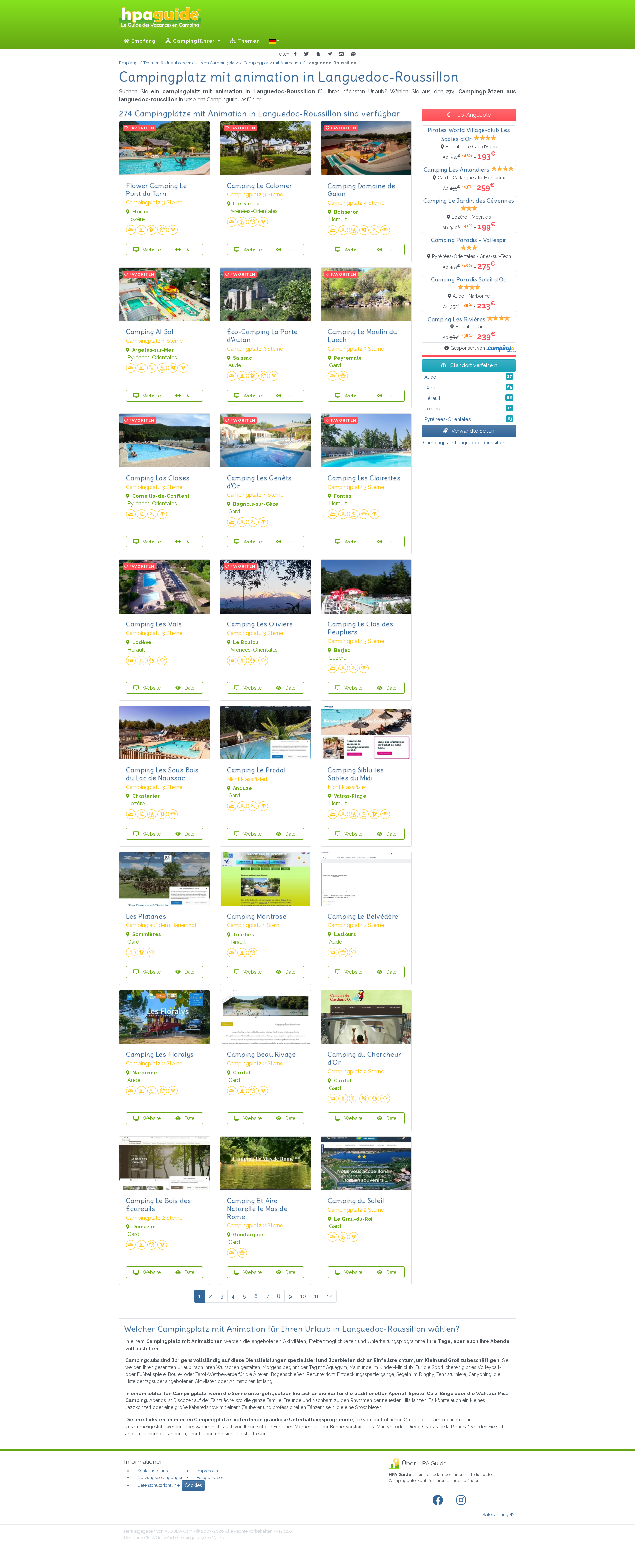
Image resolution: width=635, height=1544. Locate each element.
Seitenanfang (495, 1514)
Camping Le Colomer (259, 185)
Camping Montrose (257, 916)
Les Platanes (146, 916)
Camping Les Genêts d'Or (259, 482)
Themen (248, 41)
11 (316, 1296)
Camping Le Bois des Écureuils (158, 1204)
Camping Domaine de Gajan (361, 190)
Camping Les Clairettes (364, 478)
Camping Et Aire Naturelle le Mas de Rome (257, 1208)
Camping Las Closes (158, 478)
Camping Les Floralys (160, 1054)
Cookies (193, 1485)
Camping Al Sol (149, 331)
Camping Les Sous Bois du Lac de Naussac (162, 774)
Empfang (143, 41)
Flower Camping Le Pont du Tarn (156, 189)
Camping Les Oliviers (260, 624)
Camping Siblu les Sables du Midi (356, 774)
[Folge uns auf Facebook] (439, 1500)
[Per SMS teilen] (353, 54)
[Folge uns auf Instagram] (462, 1500)
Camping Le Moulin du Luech (362, 335)
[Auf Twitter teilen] (306, 54)
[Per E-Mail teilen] (341, 54)
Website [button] (151, 249)
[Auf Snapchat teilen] (318, 54)
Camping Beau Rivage (261, 1054)
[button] (274, 41)
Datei (189, 249)
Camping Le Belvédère (363, 916)
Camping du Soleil (356, 1200)
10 (303, 1296)
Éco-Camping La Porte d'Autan (262, 335)
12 (329, 1296)
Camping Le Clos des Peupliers (360, 628)
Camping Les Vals (154, 624)
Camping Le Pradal (256, 770)
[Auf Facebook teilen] (295, 54)
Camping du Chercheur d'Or (364, 1058)
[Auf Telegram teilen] (330, 54)
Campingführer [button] (194, 41)
